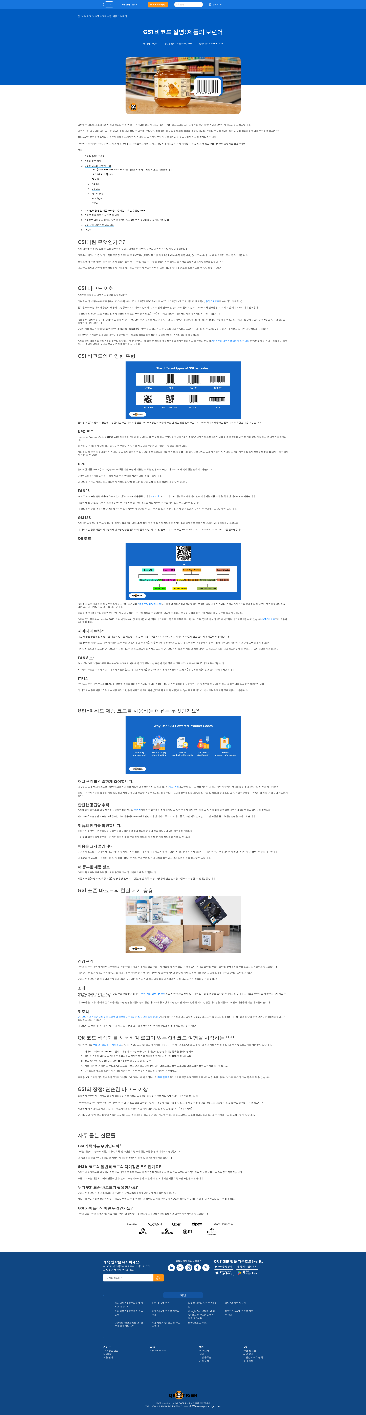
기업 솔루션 (205, 1357)
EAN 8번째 (97, 198)
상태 (201, 1354)
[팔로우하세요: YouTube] (180, 1267)
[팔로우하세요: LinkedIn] (171, 1267)
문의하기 (107, 1354)
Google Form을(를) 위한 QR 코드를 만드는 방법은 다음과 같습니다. (202, 1315)
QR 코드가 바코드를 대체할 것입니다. (230, 341)
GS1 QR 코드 (268, 619)
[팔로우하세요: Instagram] (188, 1267)
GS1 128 (96, 184)
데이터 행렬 (98, 193)
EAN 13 (95, 179)
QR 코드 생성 (159, 4)
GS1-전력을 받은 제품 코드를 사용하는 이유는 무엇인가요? (115, 210)
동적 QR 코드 (212, 301)
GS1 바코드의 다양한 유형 (98, 166)
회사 (201, 1347)
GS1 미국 (155, 496)
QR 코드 (96, 188)
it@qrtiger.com (158, 1350)
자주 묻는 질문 (110, 1350)
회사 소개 (204, 1350)
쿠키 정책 (248, 1361)
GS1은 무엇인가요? (94, 156)
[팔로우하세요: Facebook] (197, 1267)
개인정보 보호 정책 (253, 1357)
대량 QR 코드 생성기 (235, 1303)
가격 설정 (204, 1361)
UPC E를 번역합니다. (102, 174)
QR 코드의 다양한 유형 (149, 604)
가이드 (107, 1347)
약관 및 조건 (249, 1350)
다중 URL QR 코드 (160, 1303)
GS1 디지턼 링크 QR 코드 (152, 993)
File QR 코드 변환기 (198, 1322)
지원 (152, 1347)
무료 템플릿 (164, 1077)
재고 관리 (174, 786)
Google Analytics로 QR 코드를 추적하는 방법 (129, 1324)
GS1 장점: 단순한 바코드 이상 (99, 224)
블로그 (87, 16)
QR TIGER (105, 1051)
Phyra (154, 43)
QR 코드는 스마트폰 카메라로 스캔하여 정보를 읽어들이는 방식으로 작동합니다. (119, 1017)
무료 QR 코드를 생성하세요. (107, 1044)
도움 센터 (108, 1357)
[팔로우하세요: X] (206, 1267)
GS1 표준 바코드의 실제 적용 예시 (102, 215)
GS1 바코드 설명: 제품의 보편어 (111, 16)
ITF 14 (95, 203)
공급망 (137, 810)
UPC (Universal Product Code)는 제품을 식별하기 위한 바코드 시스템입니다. (132, 169)
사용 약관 (248, 1354)
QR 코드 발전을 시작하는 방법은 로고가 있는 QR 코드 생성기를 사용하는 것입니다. (127, 220)
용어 (246, 1347)
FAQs (88, 229)
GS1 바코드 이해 (93, 161)
